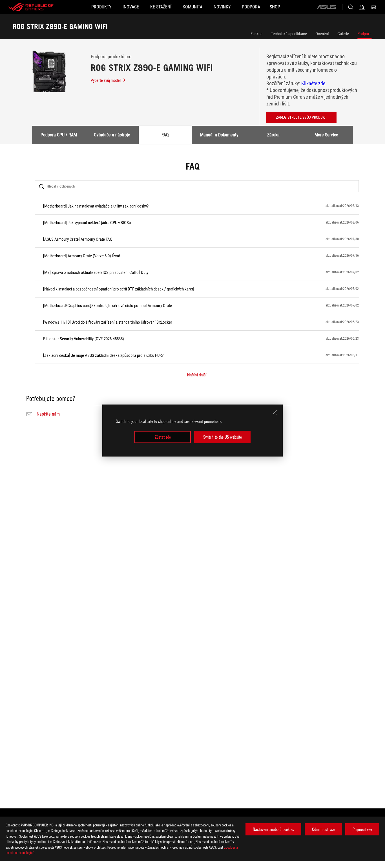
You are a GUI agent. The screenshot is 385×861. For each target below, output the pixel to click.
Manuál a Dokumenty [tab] (219, 135)
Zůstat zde (163, 437)
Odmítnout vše (323, 829)
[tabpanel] (192, 290)
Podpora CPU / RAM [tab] (59, 135)
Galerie (343, 33)
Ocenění (322, 33)
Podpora (364, 33)
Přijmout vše (362, 829)
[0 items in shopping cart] (373, 7)
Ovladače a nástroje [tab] (112, 135)
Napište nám (48, 414)
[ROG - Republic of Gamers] (31, 7)
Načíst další (197, 375)
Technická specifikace (289, 33)
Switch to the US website (222, 437)
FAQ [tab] (165, 135)
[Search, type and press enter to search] (350, 7)
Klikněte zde (313, 83)
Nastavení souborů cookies (273, 829)
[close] (274, 412)
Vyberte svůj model (106, 80)
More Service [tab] (326, 135)
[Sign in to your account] (362, 7)
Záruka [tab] (273, 135)
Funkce (256, 33)
